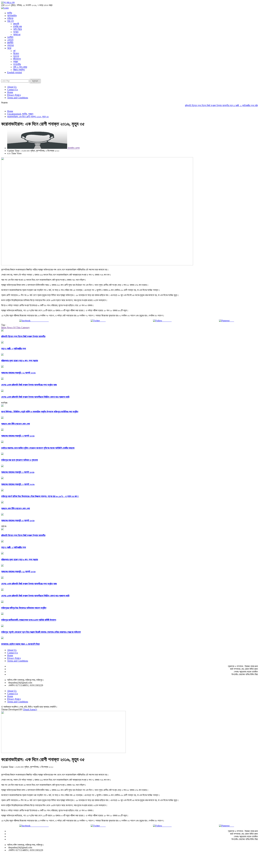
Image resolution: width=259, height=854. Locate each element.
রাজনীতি (10, 42)
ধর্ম (14, 51)
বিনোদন (16, 53)
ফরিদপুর (10, 18)
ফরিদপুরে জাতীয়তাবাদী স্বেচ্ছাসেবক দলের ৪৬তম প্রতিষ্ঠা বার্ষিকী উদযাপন (28, 620)
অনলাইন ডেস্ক (73, 148)
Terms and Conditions (17, 97)
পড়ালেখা (10, 45)
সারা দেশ (10, 21)
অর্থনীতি (10, 37)
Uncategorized (14, 114)
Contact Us (12, 89)
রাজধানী (16, 24)
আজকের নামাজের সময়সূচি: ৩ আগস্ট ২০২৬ (17, 436)
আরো (9, 48)
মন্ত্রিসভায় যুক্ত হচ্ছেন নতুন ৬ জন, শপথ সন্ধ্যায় (19, 360)
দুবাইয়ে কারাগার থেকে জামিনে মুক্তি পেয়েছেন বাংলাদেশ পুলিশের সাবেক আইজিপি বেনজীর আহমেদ (37, 448)
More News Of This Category (15, 327)
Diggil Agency (30, 709)
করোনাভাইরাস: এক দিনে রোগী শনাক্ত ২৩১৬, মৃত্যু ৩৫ (28, 116)
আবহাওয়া (16, 34)
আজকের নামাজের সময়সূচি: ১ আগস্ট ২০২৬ (17, 472)
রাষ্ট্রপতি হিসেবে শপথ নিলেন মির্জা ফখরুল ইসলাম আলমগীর (196, 105)
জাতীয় (9, 13)
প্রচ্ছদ (30, 114)
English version (14, 72)
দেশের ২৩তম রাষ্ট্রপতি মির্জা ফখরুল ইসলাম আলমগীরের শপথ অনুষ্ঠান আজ (29, 384)
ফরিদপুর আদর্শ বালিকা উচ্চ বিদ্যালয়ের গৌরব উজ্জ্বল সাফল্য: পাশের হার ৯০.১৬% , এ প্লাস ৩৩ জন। (40, 496)
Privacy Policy (14, 95)
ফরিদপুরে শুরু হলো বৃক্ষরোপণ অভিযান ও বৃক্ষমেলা (19, 460)
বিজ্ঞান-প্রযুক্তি (19, 69)
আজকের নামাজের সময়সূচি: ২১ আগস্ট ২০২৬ (18, 372)
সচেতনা (16, 56)
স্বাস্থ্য (15, 61)
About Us (11, 87)
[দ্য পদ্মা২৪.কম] (8, 2)
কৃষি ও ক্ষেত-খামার (20, 67)
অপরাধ (15, 32)
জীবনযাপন (17, 59)
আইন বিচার (17, 29)
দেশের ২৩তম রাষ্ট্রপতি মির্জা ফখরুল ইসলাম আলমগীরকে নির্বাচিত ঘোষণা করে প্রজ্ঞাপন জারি (35, 397)
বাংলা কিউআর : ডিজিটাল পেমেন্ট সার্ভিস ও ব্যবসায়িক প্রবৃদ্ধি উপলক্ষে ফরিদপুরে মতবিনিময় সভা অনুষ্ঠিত (39, 411)
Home (10, 92)
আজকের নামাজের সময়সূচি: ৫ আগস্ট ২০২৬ (17, 520)
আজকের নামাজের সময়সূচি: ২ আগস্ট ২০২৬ (17, 484)
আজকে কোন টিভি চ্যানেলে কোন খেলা (15, 423)
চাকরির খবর (17, 26)
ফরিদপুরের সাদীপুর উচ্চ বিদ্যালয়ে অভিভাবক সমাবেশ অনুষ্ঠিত (23, 608)
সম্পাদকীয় (17, 64)
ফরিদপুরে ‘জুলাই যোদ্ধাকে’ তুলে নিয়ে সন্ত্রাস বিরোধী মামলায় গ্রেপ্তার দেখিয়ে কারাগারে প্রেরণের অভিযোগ (41, 632)
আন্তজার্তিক (12, 15)
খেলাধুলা (10, 40)
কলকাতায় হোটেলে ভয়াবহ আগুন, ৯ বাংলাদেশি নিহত (20, 644)
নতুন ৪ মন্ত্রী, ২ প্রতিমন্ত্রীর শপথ (231, 105)
